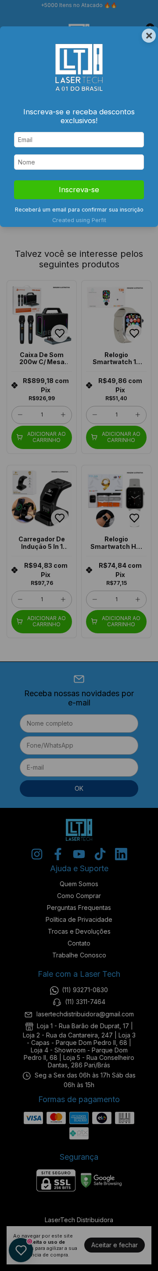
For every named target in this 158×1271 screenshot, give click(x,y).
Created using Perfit (79, 220)
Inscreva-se (79, 189)
